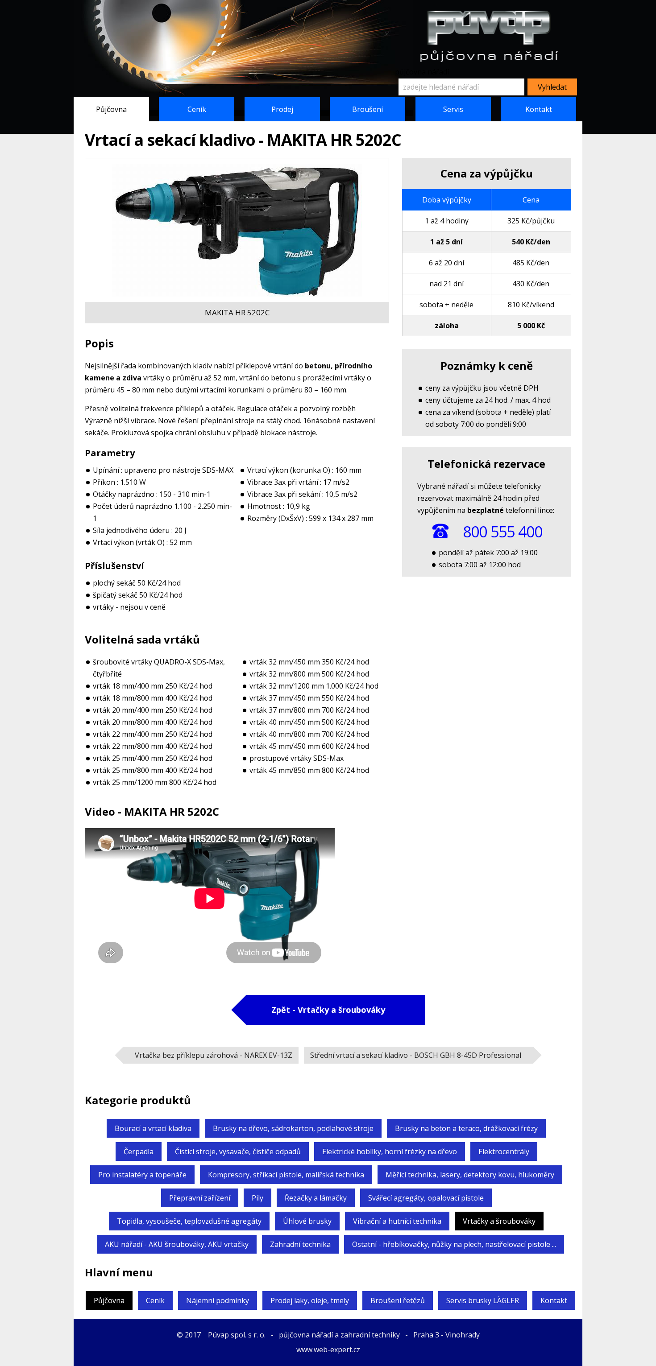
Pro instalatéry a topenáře (142, 1175)
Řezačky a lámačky (316, 1198)
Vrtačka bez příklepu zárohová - (213, 1055)
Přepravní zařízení (199, 1198)
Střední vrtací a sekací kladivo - (415, 1055)
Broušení (367, 109)
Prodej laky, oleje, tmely (309, 1300)
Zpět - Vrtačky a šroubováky (328, 1009)
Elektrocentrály (503, 1151)
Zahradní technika (300, 1244)
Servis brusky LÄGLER (482, 1300)
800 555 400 (502, 531)
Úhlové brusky (307, 1221)
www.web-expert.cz (328, 1349)
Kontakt (538, 109)
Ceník (196, 109)
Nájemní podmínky (217, 1300)
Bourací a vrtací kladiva (153, 1128)
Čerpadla (139, 1151)
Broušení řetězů (397, 1300)
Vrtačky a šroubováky (499, 1221)
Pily (257, 1198)
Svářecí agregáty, (426, 1198)
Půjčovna (111, 109)
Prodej (282, 109)
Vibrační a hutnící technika (397, 1221)
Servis (453, 109)
